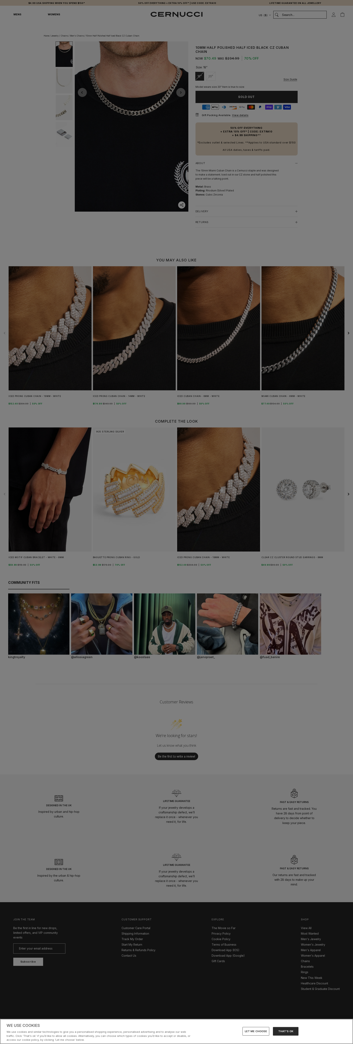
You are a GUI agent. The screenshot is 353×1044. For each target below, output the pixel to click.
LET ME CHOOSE (256, 1031)
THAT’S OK (285, 1031)
